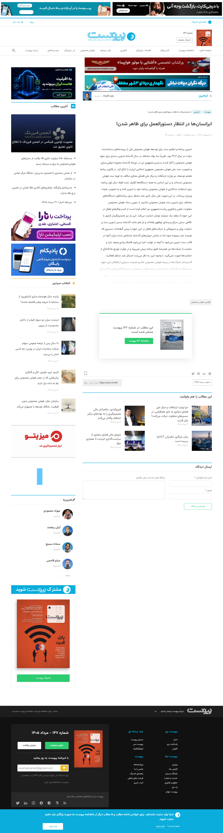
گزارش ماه (173, 769)
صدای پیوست (137, 740)
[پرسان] (147, 65)
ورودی (175, 764)
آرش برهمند (53, 527)
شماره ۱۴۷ (188, 33)
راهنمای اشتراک (198, 22)
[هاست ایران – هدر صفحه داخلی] (147, 83)
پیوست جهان (172, 792)
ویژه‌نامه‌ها (138, 764)
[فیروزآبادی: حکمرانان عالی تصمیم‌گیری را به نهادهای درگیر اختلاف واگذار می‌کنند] (135, 425)
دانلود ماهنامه (56, 745)
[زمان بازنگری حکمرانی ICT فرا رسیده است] (202, 450)
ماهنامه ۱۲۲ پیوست (139, 341)
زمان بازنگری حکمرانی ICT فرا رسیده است (172, 439)
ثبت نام (17, 22)
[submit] (64, 768)
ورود (31, 22)
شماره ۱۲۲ (169, 135)
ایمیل (209, 490)
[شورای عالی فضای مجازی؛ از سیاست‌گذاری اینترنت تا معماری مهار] (135, 450)
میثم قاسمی (53, 561)
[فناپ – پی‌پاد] (43, 260)
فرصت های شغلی (135, 778)
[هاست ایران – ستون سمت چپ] (43, 83)
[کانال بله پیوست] (55, 9)
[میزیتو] (43, 441)
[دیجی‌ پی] (167, 9)
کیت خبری (138, 783)
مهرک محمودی (52, 511)
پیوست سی (138, 744)
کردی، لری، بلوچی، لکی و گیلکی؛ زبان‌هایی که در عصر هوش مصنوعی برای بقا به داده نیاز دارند (37, 378)
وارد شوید (53, 826)
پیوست (207, 112)
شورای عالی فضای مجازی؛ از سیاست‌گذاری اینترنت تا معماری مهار (103, 439)
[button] (13, 50)
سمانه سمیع (53, 544)
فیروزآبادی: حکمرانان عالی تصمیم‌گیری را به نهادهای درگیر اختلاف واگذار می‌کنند (104, 414)
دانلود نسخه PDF (202, 382)
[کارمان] (43, 476)
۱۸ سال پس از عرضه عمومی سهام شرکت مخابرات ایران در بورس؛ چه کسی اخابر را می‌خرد (37, 349)
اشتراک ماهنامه (184, 40)
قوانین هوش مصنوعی (200, 302)
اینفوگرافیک (138, 749)
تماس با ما (138, 769)
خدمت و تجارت (171, 778)
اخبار (175, 740)
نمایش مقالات (29, 745)
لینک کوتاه (93, 382)
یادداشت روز (172, 744)
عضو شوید (160, 826)
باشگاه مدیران (171, 773)
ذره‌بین (203, 95)
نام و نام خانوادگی (204, 478)
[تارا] (43, 225)
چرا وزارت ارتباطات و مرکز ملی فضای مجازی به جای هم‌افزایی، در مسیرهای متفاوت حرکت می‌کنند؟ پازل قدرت (169, 414)
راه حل (175, 787)
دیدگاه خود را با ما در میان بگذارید (150, 478)
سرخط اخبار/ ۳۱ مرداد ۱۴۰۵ (57, 202)
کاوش (175, 749)
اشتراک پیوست (43, 678)
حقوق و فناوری (171, 783)
